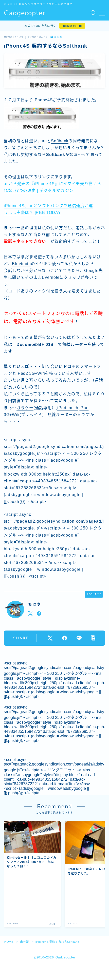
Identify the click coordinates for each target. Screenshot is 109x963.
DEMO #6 (69, 25)
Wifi (41, 373)
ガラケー (24, 408)
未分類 (58, 37)
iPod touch (67, 408)
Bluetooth (21, 264)
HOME (8, 941)
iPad (84, 408)
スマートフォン (44, 313)
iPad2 (22, 373)
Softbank (59, 141)
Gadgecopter (24, 13)
